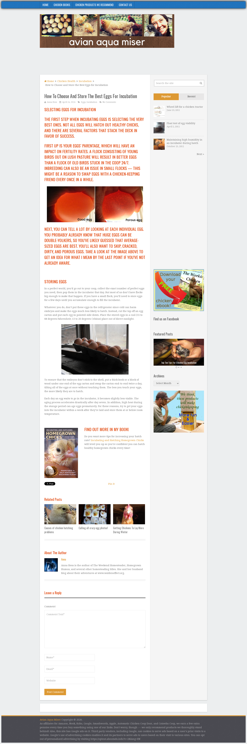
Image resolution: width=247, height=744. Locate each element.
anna (63, 559)
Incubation (85, 81)
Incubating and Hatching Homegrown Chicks (117, 440)
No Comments (109, 102)
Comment (49, 606)
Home (45, 5)
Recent (191, 96)
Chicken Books (62, 5)
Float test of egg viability (181, 123)
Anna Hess (52, 102)
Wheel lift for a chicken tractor (185, 106)
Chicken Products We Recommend (94, 5)
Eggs (83, 102)
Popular (166, 96)
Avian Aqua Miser (50, 719)
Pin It (111, 484)
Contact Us (125, 5)
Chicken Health (66, 81)
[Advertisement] (146, 63)
